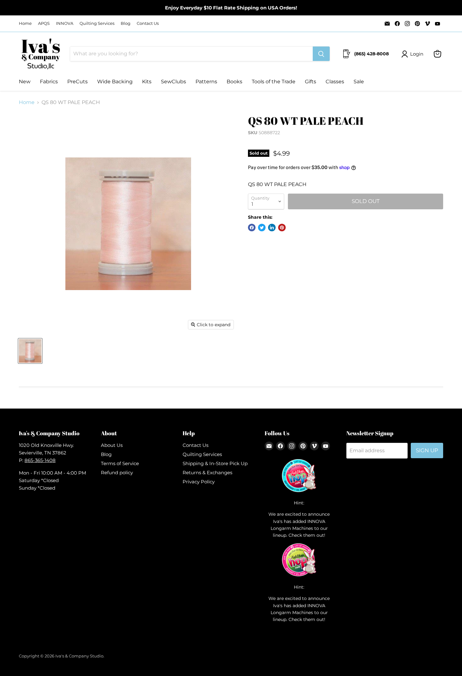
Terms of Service (120, 463)
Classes (335, 82)
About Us (112, 445)
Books (234, 82)
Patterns (206, 82)
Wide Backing (115, 82)
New (24, 82)
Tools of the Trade (273, 82)
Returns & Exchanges (207, 472)
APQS (44, 23)
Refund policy (117, 472)
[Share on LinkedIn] (272, 227)
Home (25, 23)
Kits (146, 82)
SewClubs (173, 82)
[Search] (321, 54)
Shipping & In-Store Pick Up (215, 463)
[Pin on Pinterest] (282, 227)
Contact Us (148, 23)
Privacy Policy (199, 482)
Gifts (310, 82)
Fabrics (49, 82)
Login (416, 54)
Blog (125, 23)
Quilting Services (97, 23)
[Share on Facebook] (252, 227)
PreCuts (77, 82)
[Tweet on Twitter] (262, 227)
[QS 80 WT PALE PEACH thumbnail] (30, 350)
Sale (359, 82)
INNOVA (64, 23)
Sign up (427, 450)
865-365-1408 (40, 460)
